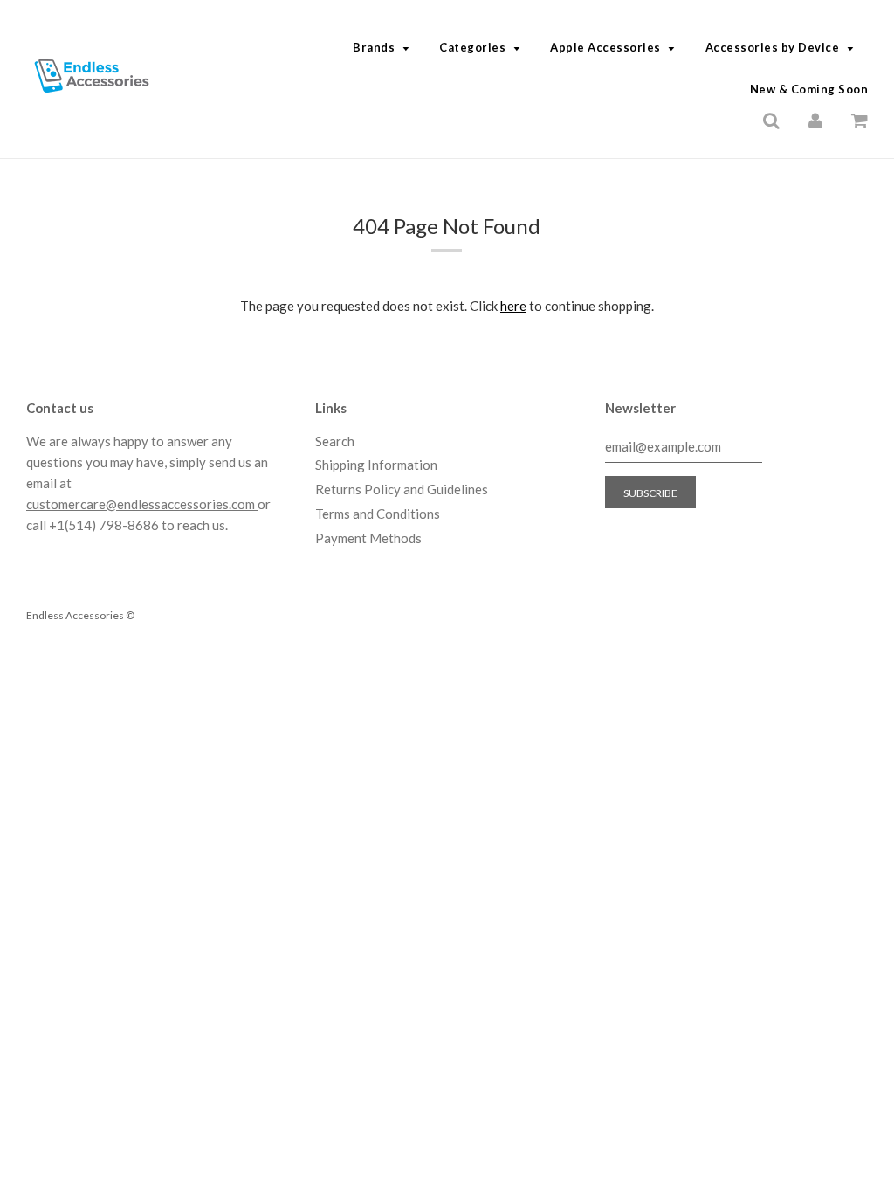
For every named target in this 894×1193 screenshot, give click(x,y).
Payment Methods (368, 538)
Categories (472, 47)
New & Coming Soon (809, 89)
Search (334, 441)
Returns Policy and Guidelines (401, 489)
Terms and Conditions (377, 513)
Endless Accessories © (80, 615)
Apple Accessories (605, 47)
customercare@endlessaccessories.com (142, 504)
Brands (374, 47)
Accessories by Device (772, 47)
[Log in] (815, 119)
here (513, 306)
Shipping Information (376, 464)
